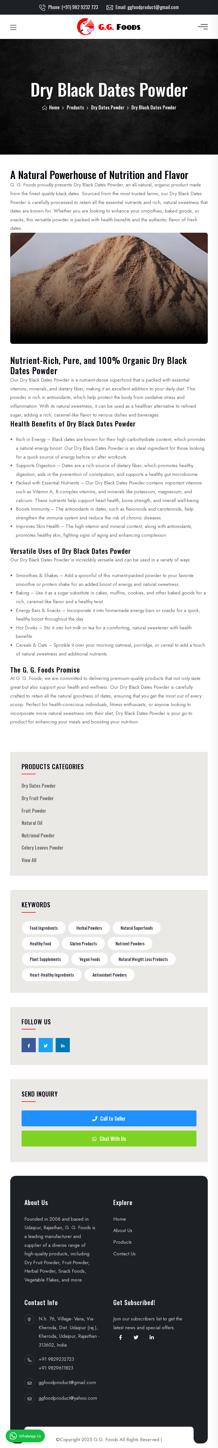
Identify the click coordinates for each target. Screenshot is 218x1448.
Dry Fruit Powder (38, 798)
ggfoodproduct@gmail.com (67, 1382)
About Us (122, 1230)
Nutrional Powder (38, 835)
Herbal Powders (89, 928)
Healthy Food (40, 943)
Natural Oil (32, 822)
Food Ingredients (44, 928)
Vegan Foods (89, 959)
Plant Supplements (45, 959)
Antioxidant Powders (110, 974)
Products (75, 107)
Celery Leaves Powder (43, 847)
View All (29, 860)
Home (54, 107)
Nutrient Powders (130, 943)
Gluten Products (83, 943)
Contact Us (124, 1253)
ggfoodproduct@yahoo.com (68, 1398)
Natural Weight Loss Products (143, 959)
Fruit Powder (34, 810)
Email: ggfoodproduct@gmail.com (146, 7)
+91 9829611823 (56, 1367)
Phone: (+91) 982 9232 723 (72, 7)
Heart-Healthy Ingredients (52, 974)
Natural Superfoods (137, 928)
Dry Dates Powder (107, 107)
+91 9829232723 (56, 1359)
